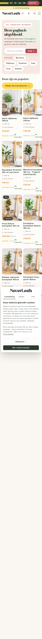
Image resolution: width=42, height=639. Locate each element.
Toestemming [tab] (9, 297)
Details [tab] (21, 297)
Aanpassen (19, 342)
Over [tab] (33, 297)
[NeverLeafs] (21, 291)
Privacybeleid (8, 334)
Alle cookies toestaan (21, 348)
